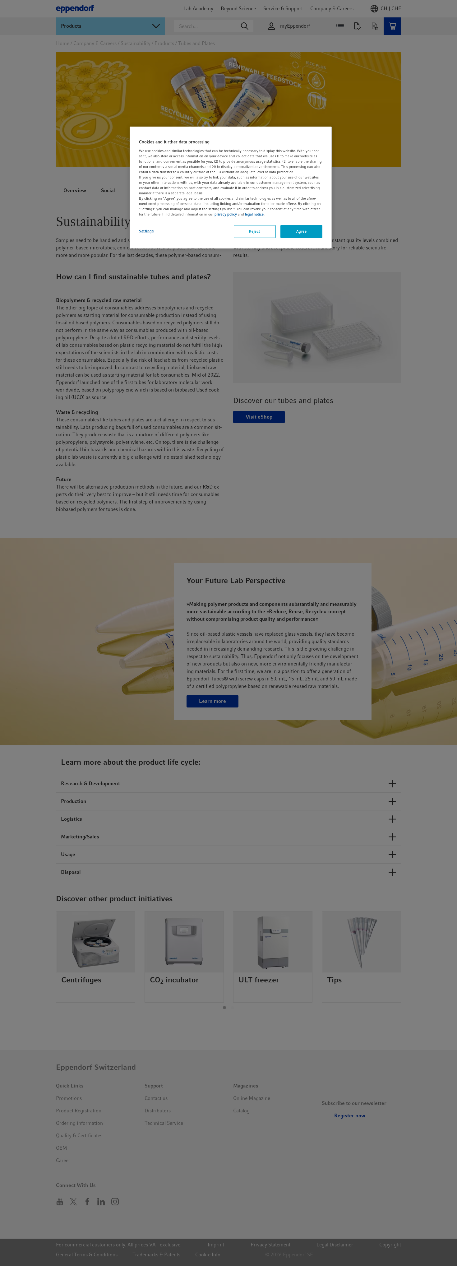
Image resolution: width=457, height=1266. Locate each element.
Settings (146, 231)
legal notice (254, 214)
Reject (254, 231)
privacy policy (226, 214)
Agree (301, 231)
